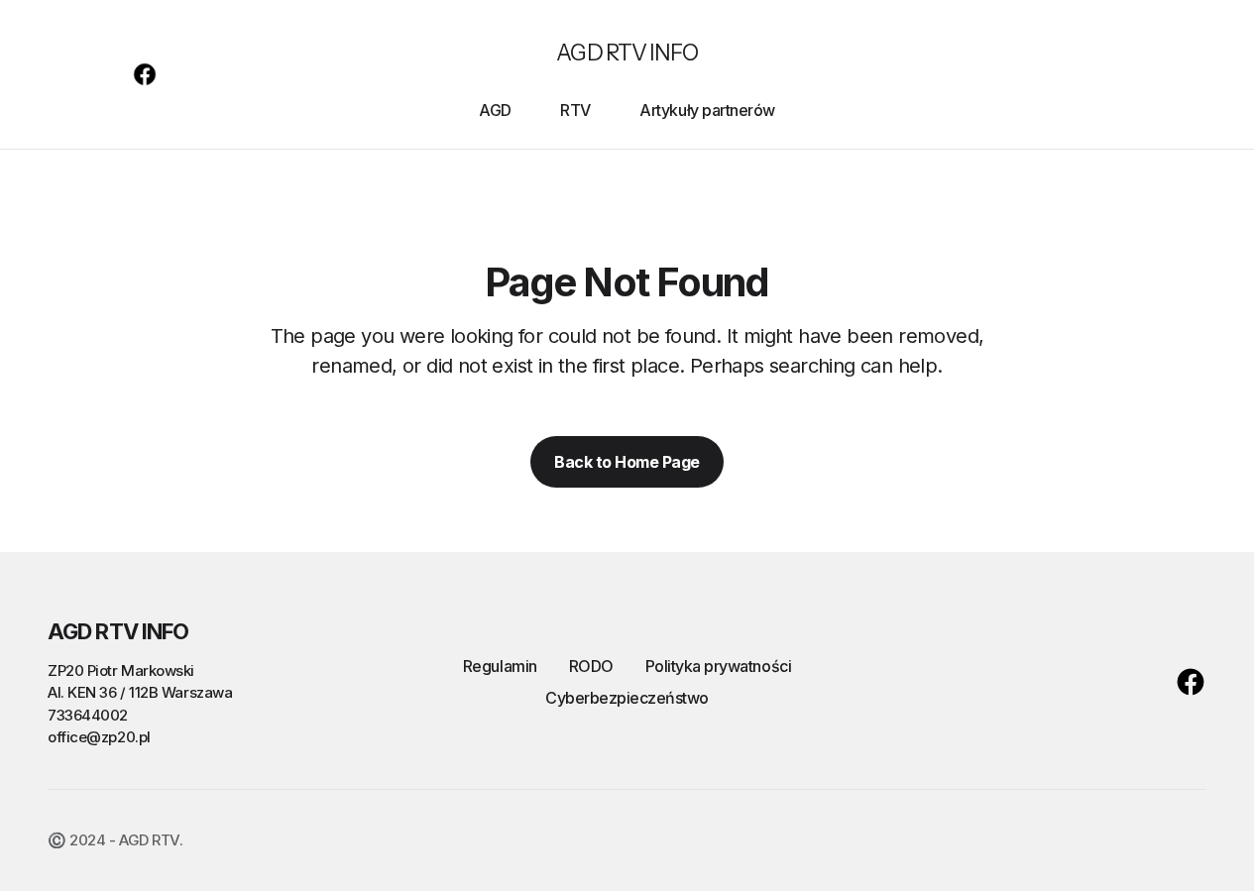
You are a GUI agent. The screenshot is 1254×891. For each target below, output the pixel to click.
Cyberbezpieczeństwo (627, 698)
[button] (57, 74)
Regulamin (500, 666)
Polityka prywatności (718, 666)
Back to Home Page (627, 462)
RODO (591, 666)
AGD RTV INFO (626, 53)
